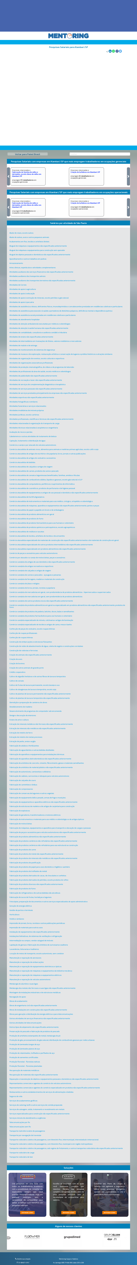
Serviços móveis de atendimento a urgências (27, 1118)
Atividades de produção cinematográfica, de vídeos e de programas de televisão (41, 367)
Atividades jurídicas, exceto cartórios (24, 415)
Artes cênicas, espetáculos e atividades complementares (32, 267)
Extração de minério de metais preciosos (25, 737)
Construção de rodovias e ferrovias (23, 650)
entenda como (27, 1212)
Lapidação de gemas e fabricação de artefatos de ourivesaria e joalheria (38, 945)
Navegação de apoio (17, 997)
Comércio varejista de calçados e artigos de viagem (30, 570)
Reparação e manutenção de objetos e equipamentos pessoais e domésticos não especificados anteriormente (53, 1079)
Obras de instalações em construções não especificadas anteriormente (38, 1010)
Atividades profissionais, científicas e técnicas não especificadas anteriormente (41, 419)
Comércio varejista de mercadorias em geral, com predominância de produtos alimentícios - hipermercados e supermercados (60, 592)
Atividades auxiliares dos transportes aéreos (27, 276)
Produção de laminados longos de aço (24, 1044)
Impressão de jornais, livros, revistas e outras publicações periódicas (37, 923)
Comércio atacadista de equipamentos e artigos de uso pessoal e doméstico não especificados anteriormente (53, 492)
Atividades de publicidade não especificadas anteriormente (33, 376)
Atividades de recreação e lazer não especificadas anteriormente (35, 380)
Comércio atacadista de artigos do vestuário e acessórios (32, 458)
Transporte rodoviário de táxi (21, 1157)
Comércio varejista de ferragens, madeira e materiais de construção (36, 579)
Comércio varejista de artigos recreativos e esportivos (31, 566)
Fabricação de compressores (21, 789)
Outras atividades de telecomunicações (25, 1023)
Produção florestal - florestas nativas (24, 1062)
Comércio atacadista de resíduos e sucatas (26, 531)
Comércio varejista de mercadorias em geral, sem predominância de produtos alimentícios (45, 596)
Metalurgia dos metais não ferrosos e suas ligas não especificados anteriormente (42, 988)
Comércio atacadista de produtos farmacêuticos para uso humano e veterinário (41, 523)
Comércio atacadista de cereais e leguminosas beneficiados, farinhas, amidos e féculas (44, 475)
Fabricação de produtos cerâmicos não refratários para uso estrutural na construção (43, 845)
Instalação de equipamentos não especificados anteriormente (34, 932)
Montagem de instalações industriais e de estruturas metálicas (35, 992)
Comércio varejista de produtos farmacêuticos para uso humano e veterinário (40, 616)
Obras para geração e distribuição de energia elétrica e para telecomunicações (41, 1014)
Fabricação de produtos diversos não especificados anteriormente (36, 884)
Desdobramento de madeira (20, 707)
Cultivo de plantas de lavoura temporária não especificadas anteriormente (39, 698)
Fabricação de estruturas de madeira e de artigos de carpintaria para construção (42, 806)
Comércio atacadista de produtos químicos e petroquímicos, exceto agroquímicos (42, 527)
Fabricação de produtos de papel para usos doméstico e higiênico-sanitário (39, 867)
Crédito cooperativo (17, 672)
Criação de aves (15, 659)
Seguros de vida (15, 1096)
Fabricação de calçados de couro (22, 780)
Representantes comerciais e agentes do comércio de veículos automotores (40, 1083)
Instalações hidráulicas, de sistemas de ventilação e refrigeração (35, 936)
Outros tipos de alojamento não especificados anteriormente (34, 1027)
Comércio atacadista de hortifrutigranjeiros (26, 497)
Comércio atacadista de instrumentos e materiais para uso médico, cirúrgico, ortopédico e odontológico (51, 501)
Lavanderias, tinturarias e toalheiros (24, 949)
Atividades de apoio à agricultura (22, 289)
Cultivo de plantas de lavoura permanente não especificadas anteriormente (40, 694)
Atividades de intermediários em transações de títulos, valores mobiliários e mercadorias (45, 341)
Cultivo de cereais (16, 681)
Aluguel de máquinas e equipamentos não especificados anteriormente (38, 246)
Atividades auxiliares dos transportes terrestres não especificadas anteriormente (42, 280)
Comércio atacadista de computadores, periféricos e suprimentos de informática (42, 484)
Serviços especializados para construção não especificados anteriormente (39, 1113)
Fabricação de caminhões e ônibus (23, 785)
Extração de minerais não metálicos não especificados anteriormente (37, 728)
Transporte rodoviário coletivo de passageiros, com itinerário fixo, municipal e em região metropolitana (50, 1144)
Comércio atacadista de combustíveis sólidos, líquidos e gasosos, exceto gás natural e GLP (45, 479)
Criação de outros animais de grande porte (26, 668)
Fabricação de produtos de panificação (25, 862)
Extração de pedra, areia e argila (22, 741)
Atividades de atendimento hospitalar (24, 319)
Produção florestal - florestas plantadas (25, 1066)
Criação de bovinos (17, 663)
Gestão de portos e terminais (21, 910)
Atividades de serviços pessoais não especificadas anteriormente (35, 389)
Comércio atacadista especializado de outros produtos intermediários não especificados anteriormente (51, 544)
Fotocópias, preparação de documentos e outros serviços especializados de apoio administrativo (48, 901)
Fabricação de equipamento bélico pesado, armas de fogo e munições (37, 797)
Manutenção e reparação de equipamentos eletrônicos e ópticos (35, 966)
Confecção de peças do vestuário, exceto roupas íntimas (32, 629)
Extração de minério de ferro (20, 733)
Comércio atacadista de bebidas (22, 462)
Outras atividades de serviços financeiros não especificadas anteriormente (39, 1018)
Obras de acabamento (18, 1001)
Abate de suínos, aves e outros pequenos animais (29, 237)
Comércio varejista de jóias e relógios (24, 583)
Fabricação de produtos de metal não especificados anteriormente (36, 854)
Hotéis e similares (16, 919)
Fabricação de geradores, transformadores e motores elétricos (34, 815)
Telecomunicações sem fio (20, 1126)
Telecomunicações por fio (19, 1122)
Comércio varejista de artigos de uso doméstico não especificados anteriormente (42, 562)
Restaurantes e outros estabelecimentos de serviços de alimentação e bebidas (41, 1092)
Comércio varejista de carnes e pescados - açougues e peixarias (35, 575)
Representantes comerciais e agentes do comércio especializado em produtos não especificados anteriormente (54, 1088)
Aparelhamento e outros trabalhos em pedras (27, 259)
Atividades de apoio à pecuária (21, 302)
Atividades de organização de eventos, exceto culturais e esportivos (36, 358)
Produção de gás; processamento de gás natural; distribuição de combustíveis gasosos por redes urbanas (52, 1040)
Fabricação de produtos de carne (22, 849)
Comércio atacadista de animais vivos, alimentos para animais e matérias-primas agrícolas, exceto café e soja (53, 449)
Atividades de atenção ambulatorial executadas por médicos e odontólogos (39, 324)
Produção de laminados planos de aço (24, 1049)
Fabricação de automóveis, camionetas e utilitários (30, 772)
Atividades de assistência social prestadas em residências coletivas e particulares (42, 315)
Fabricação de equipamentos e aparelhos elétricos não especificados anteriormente (43, 802)
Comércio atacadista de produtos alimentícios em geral (31, 514)
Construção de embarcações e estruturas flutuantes (30, 642)
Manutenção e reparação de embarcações (26, 962)
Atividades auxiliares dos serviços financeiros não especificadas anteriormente (41, 272)
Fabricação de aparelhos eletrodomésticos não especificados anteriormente (40, 759)
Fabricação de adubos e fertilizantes (24, 746)
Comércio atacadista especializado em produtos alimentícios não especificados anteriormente (47, 549)
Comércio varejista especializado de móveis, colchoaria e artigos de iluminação (41, 620)
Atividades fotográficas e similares (23, 402)
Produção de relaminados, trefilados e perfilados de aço (32, 1053)
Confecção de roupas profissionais (23, 633)
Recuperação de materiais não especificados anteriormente (33, 1075)
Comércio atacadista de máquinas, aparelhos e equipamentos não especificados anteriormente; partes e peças (54, 505)
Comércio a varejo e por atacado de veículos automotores (32, 445)
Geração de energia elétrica (20, 906)
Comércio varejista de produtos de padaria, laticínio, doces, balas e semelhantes (41, 611)
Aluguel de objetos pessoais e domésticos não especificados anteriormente (39, 254)
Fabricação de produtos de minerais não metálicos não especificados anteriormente (43, 858)
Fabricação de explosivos (19, 810)
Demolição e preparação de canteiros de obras (28, 702)
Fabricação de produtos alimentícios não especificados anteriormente (37, 836)
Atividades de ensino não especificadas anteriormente (31, 337)
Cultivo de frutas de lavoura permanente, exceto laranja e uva (34, 685)
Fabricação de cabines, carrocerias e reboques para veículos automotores (39, 776)
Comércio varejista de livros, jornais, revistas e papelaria (32, 588)
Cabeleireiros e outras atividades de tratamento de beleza (32, 436)
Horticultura (14, 914)
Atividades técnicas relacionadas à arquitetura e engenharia (33, 428)
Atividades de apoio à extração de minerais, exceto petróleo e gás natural (39, 298)
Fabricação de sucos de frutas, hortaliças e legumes (30, 897)
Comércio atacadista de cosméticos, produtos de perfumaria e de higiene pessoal (42, 488)
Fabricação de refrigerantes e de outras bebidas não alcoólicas (34, 893)
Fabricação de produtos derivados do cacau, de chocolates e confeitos (37, 875)
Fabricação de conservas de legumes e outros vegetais (31, 793)
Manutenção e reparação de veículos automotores (29, 979)
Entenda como (109, 1212)
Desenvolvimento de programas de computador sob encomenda (35, 711)
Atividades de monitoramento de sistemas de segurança (32, 350)
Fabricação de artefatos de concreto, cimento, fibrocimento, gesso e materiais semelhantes (46, 763)
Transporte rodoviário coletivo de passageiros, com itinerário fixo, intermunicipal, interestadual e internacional (53, 1139)
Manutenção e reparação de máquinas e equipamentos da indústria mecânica (40, 971)
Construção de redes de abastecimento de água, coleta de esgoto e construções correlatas (46, 646)
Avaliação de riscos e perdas (20, 432)
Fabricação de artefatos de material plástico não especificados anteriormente (41, 767)
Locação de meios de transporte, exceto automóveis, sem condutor (36, 953)
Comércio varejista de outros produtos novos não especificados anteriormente (41, 601)
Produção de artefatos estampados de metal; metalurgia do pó (34, 1036)
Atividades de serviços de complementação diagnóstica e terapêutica (37, 384)
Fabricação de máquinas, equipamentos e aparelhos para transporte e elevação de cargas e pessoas (50, 828)
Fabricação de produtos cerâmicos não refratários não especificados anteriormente (43, 841)
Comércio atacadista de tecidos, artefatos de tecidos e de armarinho (37, 536)
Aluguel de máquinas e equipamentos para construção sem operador (37, 250)
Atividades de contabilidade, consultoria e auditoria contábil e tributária (38, 332)
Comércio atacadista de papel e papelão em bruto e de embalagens (36, 510)
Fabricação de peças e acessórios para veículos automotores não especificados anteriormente (47, 832)
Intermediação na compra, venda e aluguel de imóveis (31, 940)
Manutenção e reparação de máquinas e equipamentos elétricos (35, 975)
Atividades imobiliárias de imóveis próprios (26, 410)
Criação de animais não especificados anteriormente (30, 655)
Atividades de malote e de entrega (23, 345)
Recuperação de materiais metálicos (24, 1070)
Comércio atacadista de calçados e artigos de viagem (30, 466)
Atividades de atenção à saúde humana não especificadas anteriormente (38, 328)
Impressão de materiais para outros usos (26, 927)
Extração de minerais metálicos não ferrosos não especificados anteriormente (41, 724)
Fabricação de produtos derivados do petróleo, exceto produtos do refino (38, 880)
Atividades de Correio (17, 285)
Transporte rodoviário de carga (21, 1152)
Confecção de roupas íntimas (21, 637)
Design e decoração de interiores (22, 715)
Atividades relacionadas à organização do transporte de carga (34, 423)
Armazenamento (16, 263)
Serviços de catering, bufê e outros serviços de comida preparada (35, 1105)
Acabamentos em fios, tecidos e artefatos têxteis (29, 241)
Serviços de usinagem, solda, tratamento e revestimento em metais (36, 1109)
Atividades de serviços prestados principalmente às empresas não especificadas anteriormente (48, 393)
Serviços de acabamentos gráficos (23, 1101)
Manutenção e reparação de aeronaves (25, 958)
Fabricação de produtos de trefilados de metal (28, 871)
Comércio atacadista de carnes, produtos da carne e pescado (34, 471)
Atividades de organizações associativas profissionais (31, 363)
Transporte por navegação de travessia (25, 1135)
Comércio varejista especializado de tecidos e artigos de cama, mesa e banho (40, 624)
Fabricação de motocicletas (20, 823)
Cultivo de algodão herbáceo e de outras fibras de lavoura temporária (37, 676)
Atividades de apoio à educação (22, 293)
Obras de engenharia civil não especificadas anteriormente (33, 1005)
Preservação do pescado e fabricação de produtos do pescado (34, 1031)
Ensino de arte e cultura (19, 720)
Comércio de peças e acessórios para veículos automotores (33, 553)
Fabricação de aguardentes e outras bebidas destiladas (31, 750)
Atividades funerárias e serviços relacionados (27, 406)
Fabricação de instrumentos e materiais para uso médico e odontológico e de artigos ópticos (46, 819)
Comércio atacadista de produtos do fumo (26, 518)
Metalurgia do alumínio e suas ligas (23, 984)
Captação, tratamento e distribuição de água (27, 441)
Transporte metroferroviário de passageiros (27, 1131)
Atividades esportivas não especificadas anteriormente (31, 397)
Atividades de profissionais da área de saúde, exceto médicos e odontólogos (40, 371)
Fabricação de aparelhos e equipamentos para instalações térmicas (36, 754)
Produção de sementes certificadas (23, 1057)
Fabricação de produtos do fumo (22, 888)
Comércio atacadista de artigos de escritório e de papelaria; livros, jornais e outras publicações (47, 454)
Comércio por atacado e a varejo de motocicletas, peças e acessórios (37, 557)
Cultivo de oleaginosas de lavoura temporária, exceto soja (32, 689)
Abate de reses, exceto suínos (21, 233)
